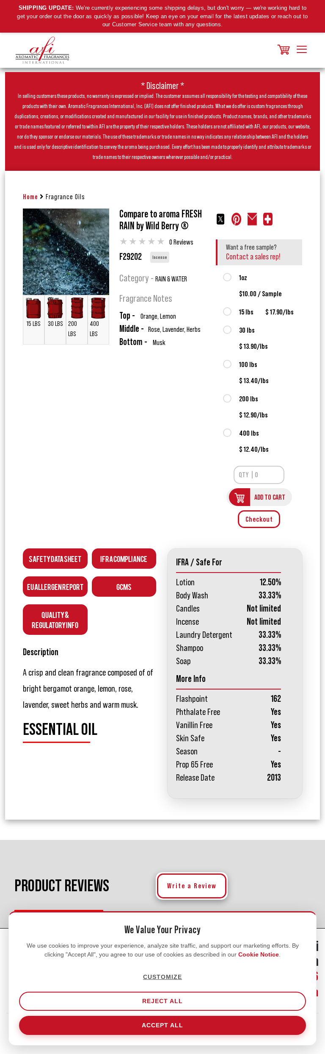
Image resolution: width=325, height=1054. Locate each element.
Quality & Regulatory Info (55, 619)
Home (30, 196)
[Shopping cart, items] (282, 50)
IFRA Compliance (123, 558)
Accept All (162, 1025)
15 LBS (34, 323)
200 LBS (72, 328)
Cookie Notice (258, 954)
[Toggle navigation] (301, 50)
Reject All (162, 1001)
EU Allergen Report (55, 586)
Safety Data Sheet (55, 558)
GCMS (124, 586)
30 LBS (55, 323)
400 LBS (94, 328)
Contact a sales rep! (253, 257)
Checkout (259, 519)
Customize (162, 976)
